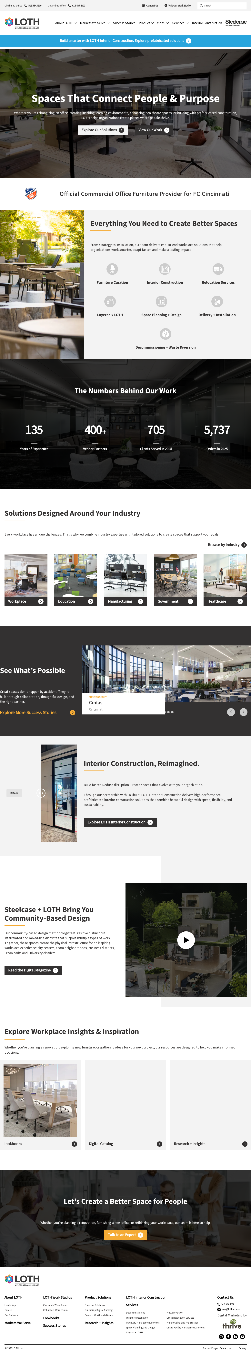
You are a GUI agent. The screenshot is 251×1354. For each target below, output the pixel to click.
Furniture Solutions (95, 1305)
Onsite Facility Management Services (185, 1327)
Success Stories (54, 1325)
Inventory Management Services (142, 1323)
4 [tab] (172, 712)
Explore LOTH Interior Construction (117, 822)
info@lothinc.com (231, 1309)
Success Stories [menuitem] (124, 23)
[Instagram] (221, 1336)
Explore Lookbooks (24, 1107)
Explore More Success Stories (28, 712)
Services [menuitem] (178, 23)
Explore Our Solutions (99, 130)
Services (132, 1304)
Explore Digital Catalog (112, 1107)
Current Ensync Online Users (217, 1348)
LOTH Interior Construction (146, 1297)
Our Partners (11, 1315)
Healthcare (216, 601)
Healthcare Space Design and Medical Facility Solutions (223, 575)
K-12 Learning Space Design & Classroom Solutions (72, 575)
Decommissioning (135, 1312)
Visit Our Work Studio (179, 5)
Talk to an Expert (122, 1235)
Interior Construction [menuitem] (207, 23)
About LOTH (14, 1297)
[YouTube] (242, 1336)
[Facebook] (228, 1336)
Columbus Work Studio (55, 1310)
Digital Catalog (101, 1144)
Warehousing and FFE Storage (182, 1323)
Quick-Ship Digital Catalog (99, 1310)
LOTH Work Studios (57, 1297)
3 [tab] (168, 712)
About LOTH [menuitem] (63, 23)
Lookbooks (13, 1144)
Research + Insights (189, 1144)
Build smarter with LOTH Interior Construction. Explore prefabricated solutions (122, 40)
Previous (231, 712)
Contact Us (152, 5)
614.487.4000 (78, 5)
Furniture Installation (137, 1318)
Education (66, 601)
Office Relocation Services (180, 1318)
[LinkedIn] (235, 1336)
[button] (6, 194)
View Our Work (150, 130)
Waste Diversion (174, 1312)
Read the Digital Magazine (29, 970)
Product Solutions (98, 1297)
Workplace (17, 601)
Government (168, 601)
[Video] (186, 940)
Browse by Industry (223, 545)
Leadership (10, 1305)
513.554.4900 (34, 5)
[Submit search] (201, 5)
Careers (8, 1310)
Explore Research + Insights (201, 1110)
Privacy (242, 1348)
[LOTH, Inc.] (22, 23)
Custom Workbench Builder (99, 1315)
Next (243, 712)
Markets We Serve (18, 1323)
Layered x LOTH (134, 1332)
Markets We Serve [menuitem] (92, 23)
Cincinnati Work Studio (55, 1305)
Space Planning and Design (140, 1327)
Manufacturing (120, 601)
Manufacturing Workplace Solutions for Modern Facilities (123, 575)
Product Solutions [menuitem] (152, 23)
